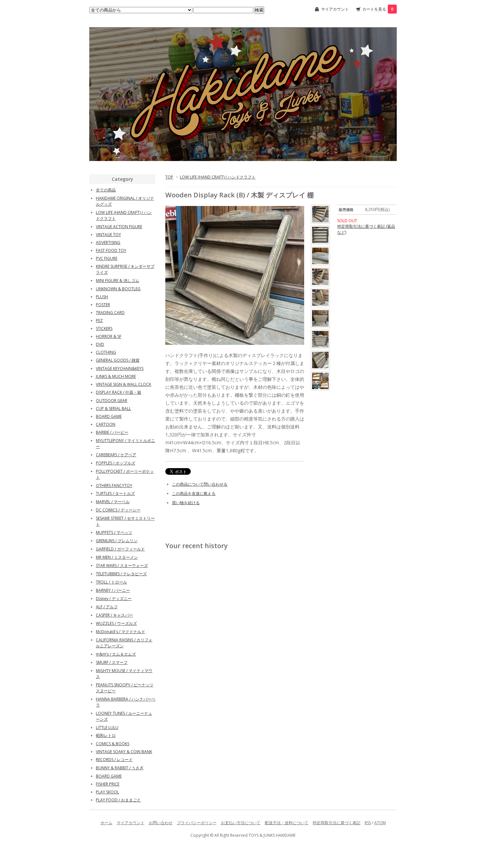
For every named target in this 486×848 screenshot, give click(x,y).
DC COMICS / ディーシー (118, 510)
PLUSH (102, 297)
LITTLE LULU (107, 727)
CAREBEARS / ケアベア (116, 455)
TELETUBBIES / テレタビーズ (121, 574)
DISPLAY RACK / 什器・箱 (118, 392)
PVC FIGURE (106, 258)
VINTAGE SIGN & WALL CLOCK (123, 384)
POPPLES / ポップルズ (115, 463)
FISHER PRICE (107, 784)
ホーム (106, 823)
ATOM (380, 823)
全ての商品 (106, 190)
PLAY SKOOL (107, 792)
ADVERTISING (108, 242)
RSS (368, 823)
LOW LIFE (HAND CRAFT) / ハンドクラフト (218, 177)
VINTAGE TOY (108, 234)
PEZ (99, 320)
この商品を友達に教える (194, 493)
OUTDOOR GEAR (111, 400)
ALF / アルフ (107, 607)
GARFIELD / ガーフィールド (120, 549)
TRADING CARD (110, 312)
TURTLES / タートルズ (115, 493)
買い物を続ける (186, 502)
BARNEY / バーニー (113, 590)
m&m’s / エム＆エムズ (116, 654)
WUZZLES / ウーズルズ (116, 623)
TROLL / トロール (111, 582)
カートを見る (377, 9)
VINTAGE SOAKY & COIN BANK (124, 751)
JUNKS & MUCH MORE (116, 376)
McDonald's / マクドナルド (120, 631)
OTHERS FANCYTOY (114, 485)
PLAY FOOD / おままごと (118, 800)
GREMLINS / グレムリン (117, 541)
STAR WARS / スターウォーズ (122, 565)
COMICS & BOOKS (112, 744)
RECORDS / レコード (114, 759)
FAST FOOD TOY (111, 250)
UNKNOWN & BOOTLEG (118, 289)
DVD (100, 344)
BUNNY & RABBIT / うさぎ (119, 768)
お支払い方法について (241, 823)
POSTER (103, 304)
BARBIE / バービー (112, 432)
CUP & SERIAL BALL (113, 408)
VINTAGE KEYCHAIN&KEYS (119, 368)
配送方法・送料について (286, 823)
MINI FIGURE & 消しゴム (117, 280)
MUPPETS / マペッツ (114, 532)
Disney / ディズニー (114, 598)
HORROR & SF (108, 336)
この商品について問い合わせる (199, 484)
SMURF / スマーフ (112, 662)
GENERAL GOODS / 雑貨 (118, 360)
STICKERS (104, 328)
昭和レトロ (106, 735)
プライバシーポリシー (197, 823)
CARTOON (105, 424)
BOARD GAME (109, 416)
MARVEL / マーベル (113, 502)
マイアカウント (335, 9)
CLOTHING (106, 352)
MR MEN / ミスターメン (117, 557)
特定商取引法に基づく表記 (336, 823)
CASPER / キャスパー (114, 615)
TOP (169, 177)
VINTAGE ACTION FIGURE (119, 226)
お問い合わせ (161, 823)
